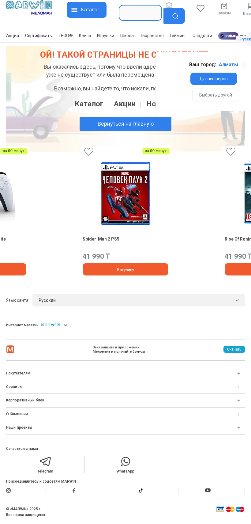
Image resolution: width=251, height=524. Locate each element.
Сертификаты (39, 35)
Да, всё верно (214, 78)
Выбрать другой (215, 95)
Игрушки (105, 35)
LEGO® (66, 35)
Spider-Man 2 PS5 (101, 239)
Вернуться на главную (126, 123)
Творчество (152, 35)
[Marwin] (29, 8)
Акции (12, 35)
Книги (85, 35)
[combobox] (140, 13)
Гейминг (178, 35)
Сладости (202, 35)
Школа (127, 35)
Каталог (89, 104)
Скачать (234, 349)
